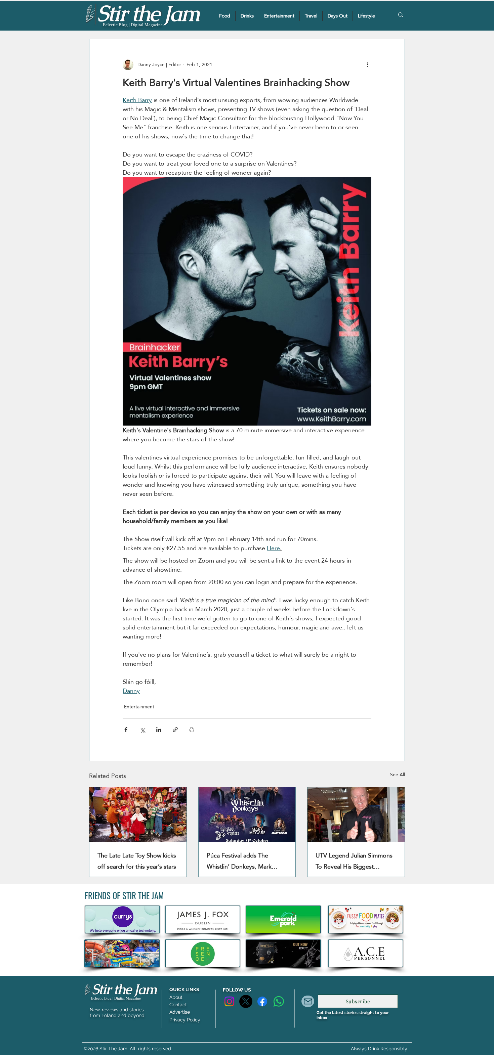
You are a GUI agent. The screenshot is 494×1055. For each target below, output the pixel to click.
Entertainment (139, 706)
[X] (245, 1001)
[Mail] (307, 1001)
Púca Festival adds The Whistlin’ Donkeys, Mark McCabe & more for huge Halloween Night (241, 861)
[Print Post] (192, 730)
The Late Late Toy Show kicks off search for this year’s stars (136, 861)
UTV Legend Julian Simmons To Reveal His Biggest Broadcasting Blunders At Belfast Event (354, 861)
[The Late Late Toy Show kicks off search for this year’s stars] (138, 814)
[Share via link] (175, 730)
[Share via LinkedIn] (159, 730)
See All (397, 775)
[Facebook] (262, 1001)
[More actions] (367, 65)
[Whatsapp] (278, 1001)
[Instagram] (229, 1001)
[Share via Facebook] (126, 730)
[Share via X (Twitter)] (142, 730)
